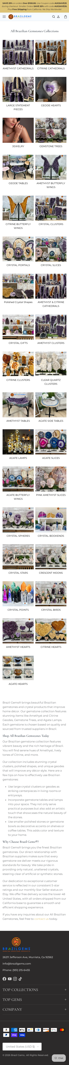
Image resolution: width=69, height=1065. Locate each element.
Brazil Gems (18, 1055)
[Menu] (4, 16)
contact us (41, 918)
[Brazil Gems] (20, 16)
